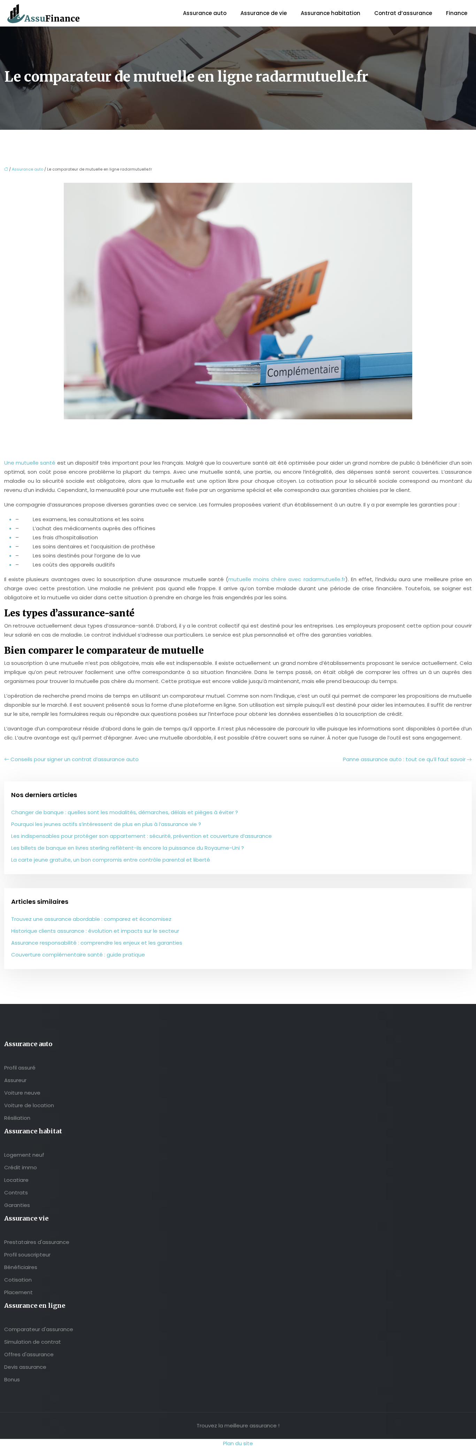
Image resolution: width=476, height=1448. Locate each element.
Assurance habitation (330, 13)
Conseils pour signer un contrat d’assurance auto (74, 759)
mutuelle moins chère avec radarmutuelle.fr (286, 579)
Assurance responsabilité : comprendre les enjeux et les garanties (96, 942)
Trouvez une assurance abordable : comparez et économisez (91, 919)
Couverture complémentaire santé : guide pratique (78, 954)
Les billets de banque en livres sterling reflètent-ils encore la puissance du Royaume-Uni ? (127, 847)
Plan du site (238, 1443)
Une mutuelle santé (29, 462)
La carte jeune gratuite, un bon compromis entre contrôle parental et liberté (110, 859)
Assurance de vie (263, 13)
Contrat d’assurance (403, 13)
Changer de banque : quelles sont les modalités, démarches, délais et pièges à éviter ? (124, 812)
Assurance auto (205, 13)
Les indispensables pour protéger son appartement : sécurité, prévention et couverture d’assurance (141, 836)
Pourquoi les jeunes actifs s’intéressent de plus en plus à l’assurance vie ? (106, 824)
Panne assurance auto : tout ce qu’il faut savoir (404, 759)
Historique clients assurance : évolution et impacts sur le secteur (95, 931)
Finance (456, 13)
